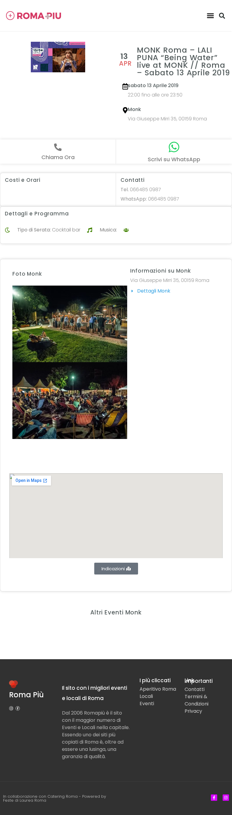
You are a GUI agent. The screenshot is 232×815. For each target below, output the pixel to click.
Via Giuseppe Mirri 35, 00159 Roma (167, 118)
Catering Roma (62, 796)
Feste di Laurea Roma (24, 800)
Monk (134, 109)
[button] (210, 15)
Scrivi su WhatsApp (174, 159)
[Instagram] (11, 708)
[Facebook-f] (17, 708)
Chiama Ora (58, 157)
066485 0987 (141, 189)
